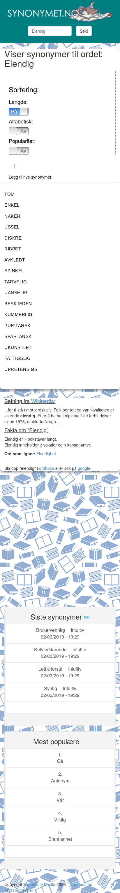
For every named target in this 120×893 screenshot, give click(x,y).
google (84, 468)
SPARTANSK (18, 336)
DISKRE (13, 238)
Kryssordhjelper (18, 890)
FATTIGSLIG (17, 358)
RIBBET (12, 248)
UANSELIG (16, 292)
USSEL (12, 226)
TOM (9, 194)
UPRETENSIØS (21, 369)
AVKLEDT (14, 259)
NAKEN (12, 216)
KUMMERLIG (18, 314)
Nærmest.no (81, 884)
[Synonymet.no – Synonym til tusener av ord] (60, 11)
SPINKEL (14, 270)
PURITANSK (17, 325)
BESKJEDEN (18, 303)
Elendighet (46, 453)
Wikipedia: (43, 400)
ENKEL (12, 205)
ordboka (46, 468)
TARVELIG (15, 281)
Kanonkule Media (40, 884)
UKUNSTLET (18, 347)
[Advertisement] (60, 540)
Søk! (84, 31)
